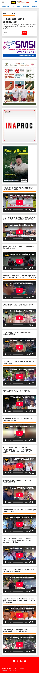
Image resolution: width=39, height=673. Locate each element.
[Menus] (3, 2)
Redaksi (21, 668)
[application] (19, 202)
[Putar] (6, 210)
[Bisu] (30, 210)
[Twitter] (17, 661)
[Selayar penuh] (33, 210)
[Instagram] (21, 661)
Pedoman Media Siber (9, 670)
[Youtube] (25, 661)
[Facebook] (14, 661)
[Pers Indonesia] (20, 2)
